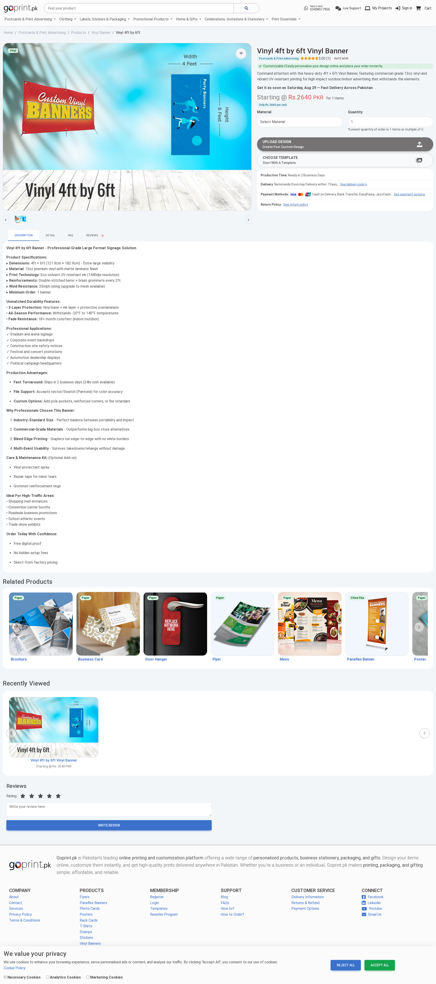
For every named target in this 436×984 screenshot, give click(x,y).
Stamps (86, 932)
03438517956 (320, 9)
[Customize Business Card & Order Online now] (108, 624)
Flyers (84, 897)
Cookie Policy (14, 968)
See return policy (295, 204)
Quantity (355, 112)
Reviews (16, 786)
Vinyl (13, 50)
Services (16, 908)
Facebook (376, 897)
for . (335, 98)
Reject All (346, 965)
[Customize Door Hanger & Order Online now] (175, 624)
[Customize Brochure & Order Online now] (41, 624)
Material (264, 112)
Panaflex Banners (93, 903)
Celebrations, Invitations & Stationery (235, 19)
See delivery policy (353, 184)
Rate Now (341, 58)
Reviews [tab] (94, 235)
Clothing (66, 19)
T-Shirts (86, 926)
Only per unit (273, 104)
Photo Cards (90, 908)
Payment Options (305, 908)
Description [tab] (24, 235)
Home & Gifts (187, 19)
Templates (159, 908)
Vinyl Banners (90, 943)
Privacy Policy (20, 914)
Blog (224, 897)
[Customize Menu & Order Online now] (310, 624)
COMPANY (20, 890)
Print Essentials (284, 19)
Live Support (352, 8)
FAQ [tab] (70, 235)
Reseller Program (164, 914)
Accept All (380, 965)
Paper (18, 597)
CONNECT (372, 890)
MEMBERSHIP (164, 890)
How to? (227, 908)
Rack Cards (89, 920)
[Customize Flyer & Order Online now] (242, 624)
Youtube (375, 908)
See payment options (409, 194)
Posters (86, 914)
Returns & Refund (305, 903)
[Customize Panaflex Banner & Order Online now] (377, 624)
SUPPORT (231, 890)
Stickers (86, 937)
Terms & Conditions (24, 920)
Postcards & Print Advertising (29, 19)
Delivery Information (307, 897)
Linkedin (374, 903)
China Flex (357, 597)
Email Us (375, 914)
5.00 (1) (325, 58)
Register (157, 897)
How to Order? (232, 914)
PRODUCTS (92, 890)
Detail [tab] (50, 235)
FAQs (225, 903)
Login (154, 903)
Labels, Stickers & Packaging (103, 19)
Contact (15, 903)
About (14, 897)
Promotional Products (151, 19)
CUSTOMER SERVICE (313, 890)
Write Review (109, 825)
